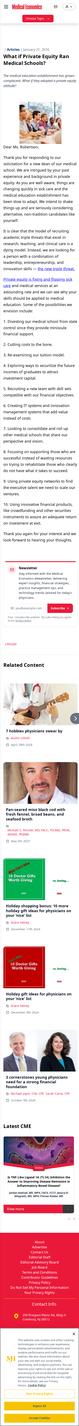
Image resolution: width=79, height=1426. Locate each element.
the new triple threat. (56, 268)
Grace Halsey (20, 922)
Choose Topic (35, 18)
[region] (39, 1377)
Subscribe (58, 608)
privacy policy (23, 620)
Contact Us (39, 1252)
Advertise (39, 1247)
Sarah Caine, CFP (58, 1094)
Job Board (39, 1267)
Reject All (39, 1406)
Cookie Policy (37, 1385)
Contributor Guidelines (39, 1277)
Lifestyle (11, 644)
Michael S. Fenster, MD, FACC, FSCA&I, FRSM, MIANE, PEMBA (39, 832)
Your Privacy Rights (39, 1292)
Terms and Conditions (39, 1272)
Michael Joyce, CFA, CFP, (27, 1094)
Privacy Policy (39, 1282)
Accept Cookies (39, 1418)
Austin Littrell (20, 738)
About (39, 1242)
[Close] (74, 1334)
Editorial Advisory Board (39, 1262)
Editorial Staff (39, 1257)
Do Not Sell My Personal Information (39, 1287)
